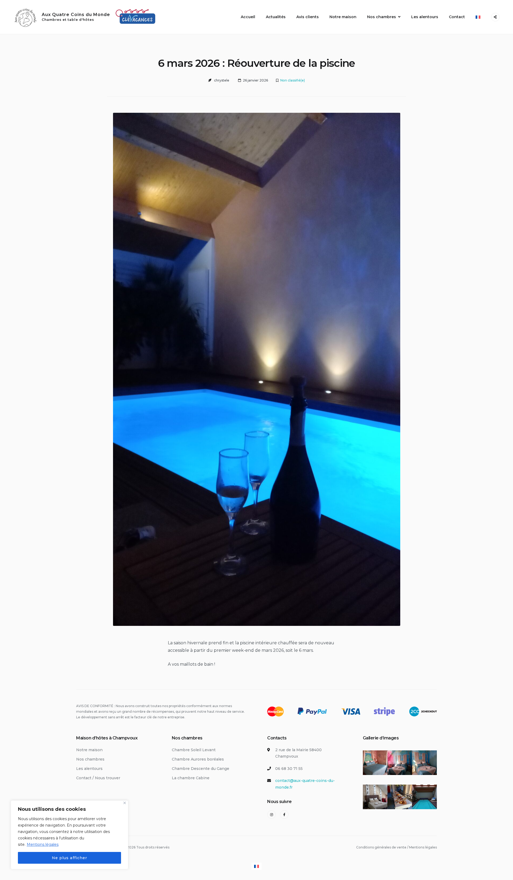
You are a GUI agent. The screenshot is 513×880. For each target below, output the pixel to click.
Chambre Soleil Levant (194, 749)
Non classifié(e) (292, 80)
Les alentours (424, 16)
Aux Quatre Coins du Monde (76, 14)
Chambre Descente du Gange (200, 768)
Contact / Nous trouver (98, 778)
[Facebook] (284, 814)
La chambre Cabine (190, 778)
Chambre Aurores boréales (198, 759)
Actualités (276, 16)
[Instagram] (271, 814)
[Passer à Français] (256, 866)
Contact (457, 16)
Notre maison (342, 16)
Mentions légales (43, 844)
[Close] (124, 803)
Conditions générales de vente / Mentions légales (396, 847)
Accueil (248, 16)
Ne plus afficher (69, 857)
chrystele (221, 80)
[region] (69, 834)
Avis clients (307, 16)
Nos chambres (381, 16)
